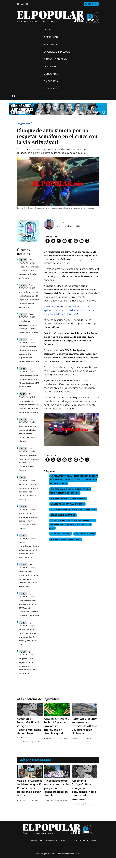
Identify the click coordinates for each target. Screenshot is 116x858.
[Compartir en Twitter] (53, 241)
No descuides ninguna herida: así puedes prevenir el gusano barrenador (29, 406)
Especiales (50, 88)
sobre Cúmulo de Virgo (63, 515)
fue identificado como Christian (68, 498)
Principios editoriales (48, 840)
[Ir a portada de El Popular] (58, 16)
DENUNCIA (92, 4)
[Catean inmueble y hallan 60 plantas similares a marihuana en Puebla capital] (57, 709)
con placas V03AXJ (60, 534)
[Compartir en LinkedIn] (81, 241)
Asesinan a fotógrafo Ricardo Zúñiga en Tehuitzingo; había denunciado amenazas (29, 728)
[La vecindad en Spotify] (28, 231)
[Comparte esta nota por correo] (70, 241)
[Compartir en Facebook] (47, 241)
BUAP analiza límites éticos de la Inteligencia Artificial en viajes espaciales (28, 578)
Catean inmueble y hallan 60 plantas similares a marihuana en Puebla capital (56, 726)
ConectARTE (51, 74)
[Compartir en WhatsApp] (59, 241)
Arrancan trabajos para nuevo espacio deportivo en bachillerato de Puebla (29, 462)
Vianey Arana (22, 742)
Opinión (49, 66)
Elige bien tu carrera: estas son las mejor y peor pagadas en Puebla (28, 326)
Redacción (76, 738)
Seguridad (24, 123)
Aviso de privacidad (88, 840)
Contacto (73, 840)
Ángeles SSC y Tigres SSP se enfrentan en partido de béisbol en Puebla (28, 666)
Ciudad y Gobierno (55, 59)
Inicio (47, 29)
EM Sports (50, 81)
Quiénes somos (31, 840)
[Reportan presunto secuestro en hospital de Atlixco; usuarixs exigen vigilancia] (84, 709)
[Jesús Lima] (49, 224)
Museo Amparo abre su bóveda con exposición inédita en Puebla (29, 272)
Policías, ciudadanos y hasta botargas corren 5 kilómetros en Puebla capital (29, 549)
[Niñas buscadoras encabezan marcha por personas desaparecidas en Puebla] (57, 771)
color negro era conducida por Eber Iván (73, 509)
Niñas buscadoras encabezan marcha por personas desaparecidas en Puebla (28, 491)
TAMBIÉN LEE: (52, 306)
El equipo (63, 840)
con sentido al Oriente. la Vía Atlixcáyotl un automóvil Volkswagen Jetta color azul (72, 524)
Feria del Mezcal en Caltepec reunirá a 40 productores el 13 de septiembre (29, 381)
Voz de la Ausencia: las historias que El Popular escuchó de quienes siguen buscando (29, 299)
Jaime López (49, 800)
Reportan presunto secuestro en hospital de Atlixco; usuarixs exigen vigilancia (84, 726)
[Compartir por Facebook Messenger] (76, 241)
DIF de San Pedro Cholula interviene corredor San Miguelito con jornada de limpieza (29, 353)
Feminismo (50, 44)
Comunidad (51, 37)
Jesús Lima (62, 222)
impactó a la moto (85, 534)
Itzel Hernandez (50, 738)
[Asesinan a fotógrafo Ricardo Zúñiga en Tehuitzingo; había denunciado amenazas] (30, 709)
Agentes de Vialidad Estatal (66, 539)
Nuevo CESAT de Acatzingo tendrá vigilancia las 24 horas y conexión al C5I (28, 636)
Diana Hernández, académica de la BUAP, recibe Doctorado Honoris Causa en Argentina (29, 607)
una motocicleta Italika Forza (67, 504)
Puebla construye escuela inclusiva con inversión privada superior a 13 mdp (28, 433)
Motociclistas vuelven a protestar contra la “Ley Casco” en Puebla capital (28, 520)
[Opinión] (58, 109)
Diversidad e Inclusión (58, 52)
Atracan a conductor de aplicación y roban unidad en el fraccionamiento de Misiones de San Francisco (71, 310)
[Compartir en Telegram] (64, 241)
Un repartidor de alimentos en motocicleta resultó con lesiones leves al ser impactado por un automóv (73, 480)
